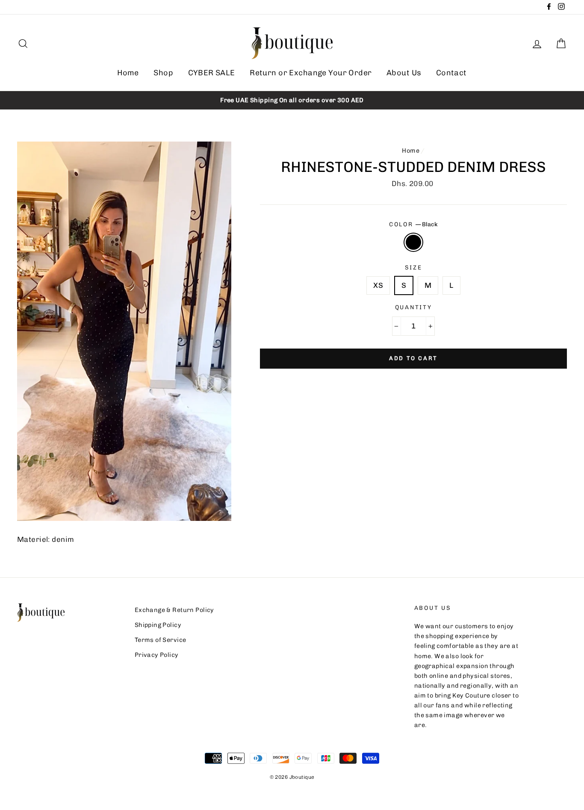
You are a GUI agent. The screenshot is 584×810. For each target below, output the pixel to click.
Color (413, 224)
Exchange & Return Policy (174, 610)
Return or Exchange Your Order (311, 72)
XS (378, 285)
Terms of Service (160, 640)
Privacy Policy (157, 655)
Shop (163, 72)
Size (413, 267)
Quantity (413, 307)
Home (128, 72)
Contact (451, 72)
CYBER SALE (211, 72)
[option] (292, 100)
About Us (403, 72)
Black (413, 242)
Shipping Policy (158, 625)
